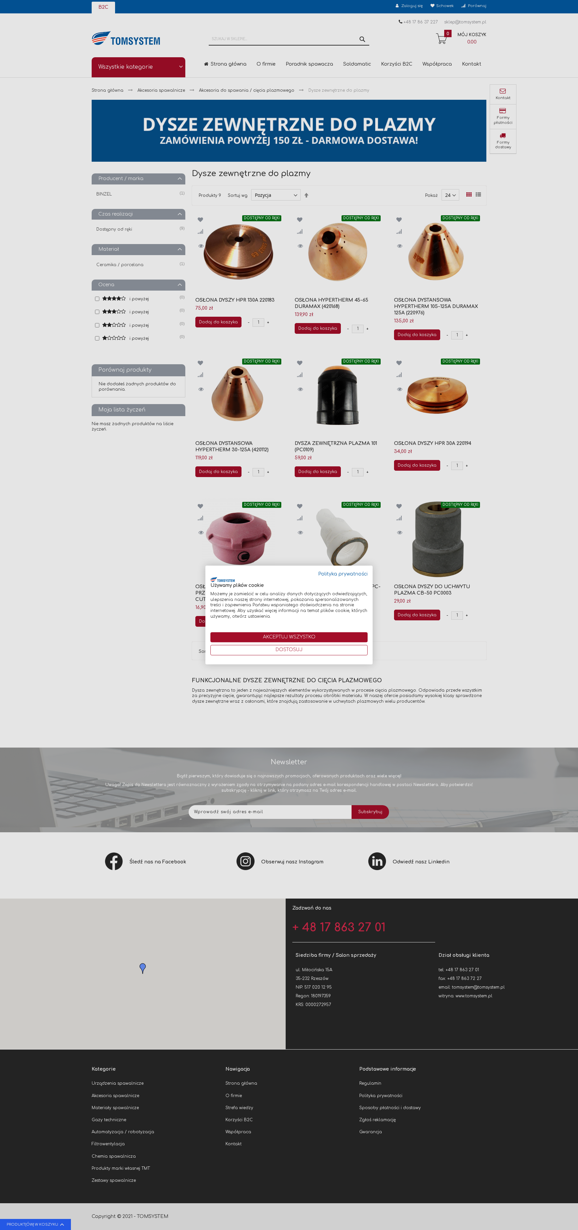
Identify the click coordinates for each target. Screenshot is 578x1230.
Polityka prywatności (343, 573)
